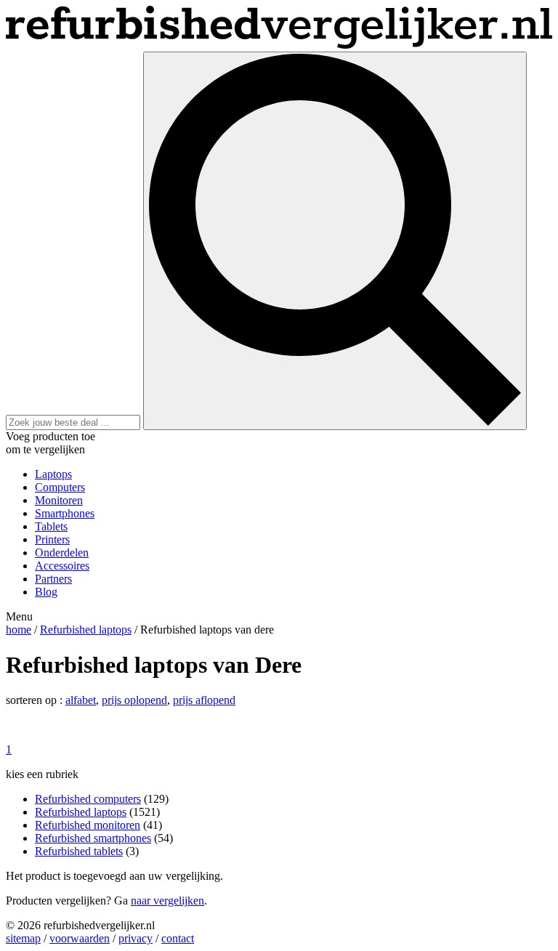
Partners (53, 578)
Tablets (51, 526)
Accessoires (62, 565)
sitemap (23, 938)
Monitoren (59, 500)
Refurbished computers (88, 799)
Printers (52, 539)
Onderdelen (62, 552)
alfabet (80, 700)
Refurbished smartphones (93, 838)
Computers (60, 487)
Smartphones (64, 513)
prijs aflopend (204, 700)
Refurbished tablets (79, 851)
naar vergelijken (167, 900)
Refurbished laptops (86, 629)
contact (177, 938)
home (18, 629)
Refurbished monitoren (87, 825)
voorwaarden (79, 938)
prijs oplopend (134, 700)
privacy (135, 938)
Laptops (53, 474)
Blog (46, 592)
